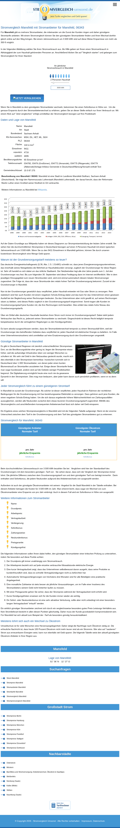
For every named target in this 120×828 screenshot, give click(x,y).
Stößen (9, 790)
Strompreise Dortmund (16, 748)
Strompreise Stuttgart (15, 739)
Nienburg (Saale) (13, 781)
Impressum (87, 821)
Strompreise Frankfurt (15, 734)
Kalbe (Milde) (12, 786)
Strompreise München (15, 725)
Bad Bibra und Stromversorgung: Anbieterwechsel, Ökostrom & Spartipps (35, 772)
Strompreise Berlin (14, 716)
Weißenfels (11, 777)
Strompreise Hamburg (15, 720)
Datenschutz (99, 821)
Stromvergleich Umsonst (44, 821)
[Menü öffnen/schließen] (115, 4)
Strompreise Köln (13, 730)
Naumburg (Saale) (14, 795)
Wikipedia (42, 190)
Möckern (10, 767)
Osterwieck (11, 763)
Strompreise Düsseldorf (16, 743)
